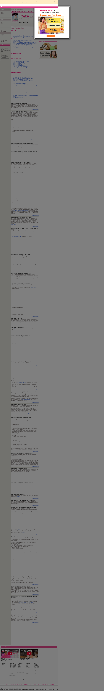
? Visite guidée (56, 4)
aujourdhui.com (6, 7)
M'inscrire (47, 4)
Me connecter (51, 4)
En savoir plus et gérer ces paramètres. (23, 2)
